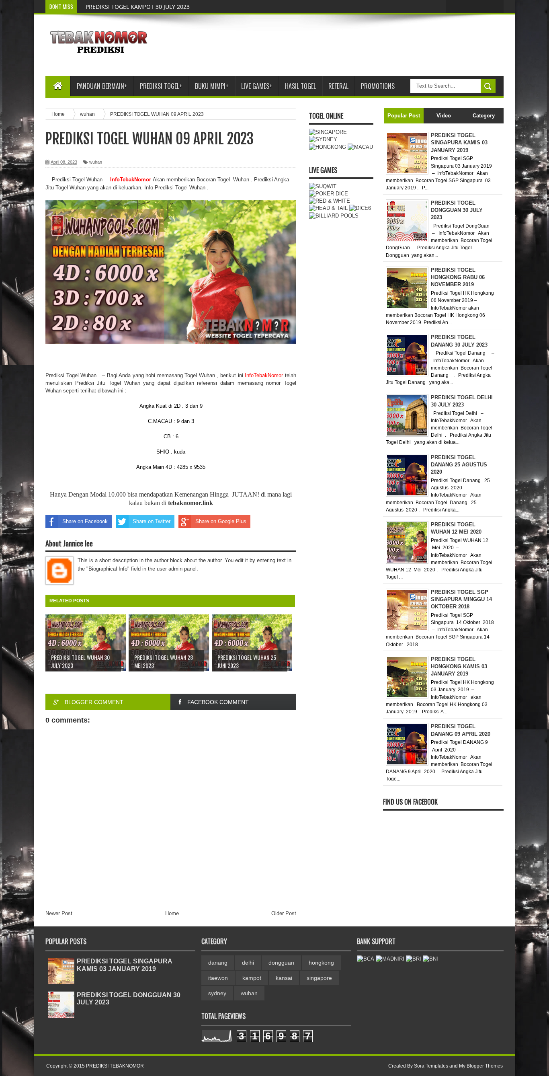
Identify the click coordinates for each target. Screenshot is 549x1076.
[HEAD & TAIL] (328, 208)
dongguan (281, 962)
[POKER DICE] (328, 194)
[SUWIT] (322, 186)
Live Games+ (256, 86)
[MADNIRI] (390, 959)
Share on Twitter (151, 521)
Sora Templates (431, 1066)
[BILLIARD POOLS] (333, 216)
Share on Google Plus (220, 521)
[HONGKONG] (327, 147)
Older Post (283, 913)
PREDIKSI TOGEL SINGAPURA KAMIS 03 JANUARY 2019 (124, 965)
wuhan (95, 162)
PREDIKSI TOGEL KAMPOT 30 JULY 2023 (138, 6)
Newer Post (58, 913)
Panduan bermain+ (102, 86)
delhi (248, 962)
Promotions (378, 86)
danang (217, 962)
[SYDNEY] (323, 139)
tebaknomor (184, 502)
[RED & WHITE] (329, 201)
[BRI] (413, 959)
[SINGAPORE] (328, 132)
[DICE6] (360, 208)
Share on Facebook (85, 521)
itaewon (218, 978)
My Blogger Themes (481, 1066)
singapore (319, 978)
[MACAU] (360, 147)
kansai (284, 978)
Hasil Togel (300, 86)
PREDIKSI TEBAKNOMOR (115, 1066)
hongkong (321, 962)
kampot (251, 978)
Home (172, 913)
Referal (338, 86)
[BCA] (365, 959)
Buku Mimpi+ (212, 86)
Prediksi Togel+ (161, 86)
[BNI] (430, 959)
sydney (217, 993)
